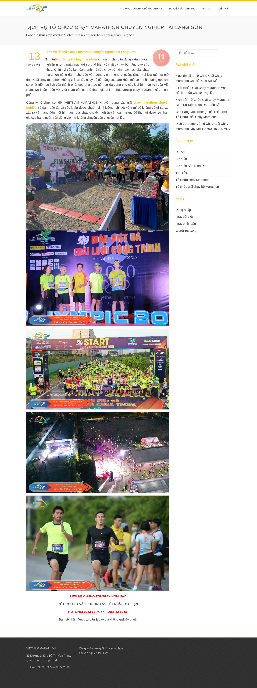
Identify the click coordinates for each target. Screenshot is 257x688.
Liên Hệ (223, 8)
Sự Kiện (181, 159)
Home (29, 34)
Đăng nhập (183, 210)
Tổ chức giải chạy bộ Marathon (140, 8)
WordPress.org (186, 230)
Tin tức (207, 8)
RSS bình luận (186, 223)
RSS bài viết (184, 216)
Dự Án (180, 152)
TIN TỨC (182, 173)
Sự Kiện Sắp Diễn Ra (182, 8)
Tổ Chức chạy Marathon (49, 34)
